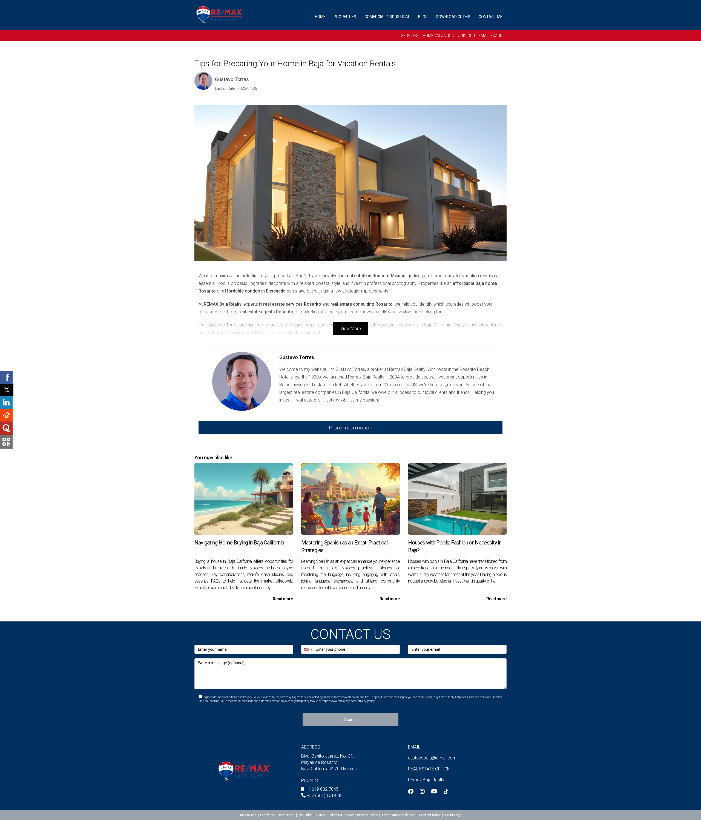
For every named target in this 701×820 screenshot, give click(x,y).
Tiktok (320, 815)
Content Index (430, 815)
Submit (350, 719)
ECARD (496, 35)
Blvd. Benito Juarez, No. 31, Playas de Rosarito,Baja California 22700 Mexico (329, 762)
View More (350, 328)
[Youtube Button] (434, 792)
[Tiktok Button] (446, 792)
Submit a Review (341, 815)
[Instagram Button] (422, 792)
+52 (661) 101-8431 (326, 795)
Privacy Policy (368, 815)
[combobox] (307, 649)
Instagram (287, 815)
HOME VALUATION (438, 35)
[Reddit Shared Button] (6, 415)
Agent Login (453, 815)
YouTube (305, 815)
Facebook (267, 815)
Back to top (248, 815)
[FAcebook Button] (410, 792)
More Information (350, 427)
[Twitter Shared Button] (6, 390)
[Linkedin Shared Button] (6, 402)
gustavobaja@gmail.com (432, 758)
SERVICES (409, 35)
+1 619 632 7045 (322, 789)
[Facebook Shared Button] (6, 377)
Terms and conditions (398, 815)
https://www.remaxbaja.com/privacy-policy (348, 701)
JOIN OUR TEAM (472, 35)
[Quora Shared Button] (6, 428)
